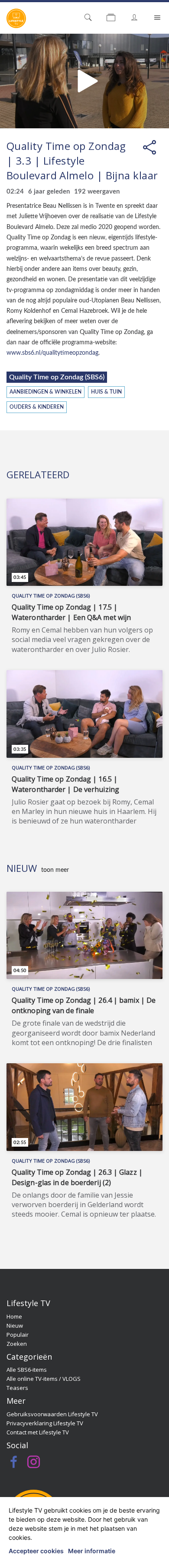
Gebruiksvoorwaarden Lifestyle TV (52, 1414)
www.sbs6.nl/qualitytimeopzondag (52, 353)
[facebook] (14, 1464)
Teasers (17, 1388)
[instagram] (33, 1464)
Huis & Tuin (106, 392)
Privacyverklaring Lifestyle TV (44, 1423)
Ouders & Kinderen (37, 407)
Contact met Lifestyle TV (37, 1432)
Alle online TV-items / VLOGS (43, 1379)
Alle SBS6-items (26, 1369)
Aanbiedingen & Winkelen (45, 392)
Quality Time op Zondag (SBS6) (56, 377)
